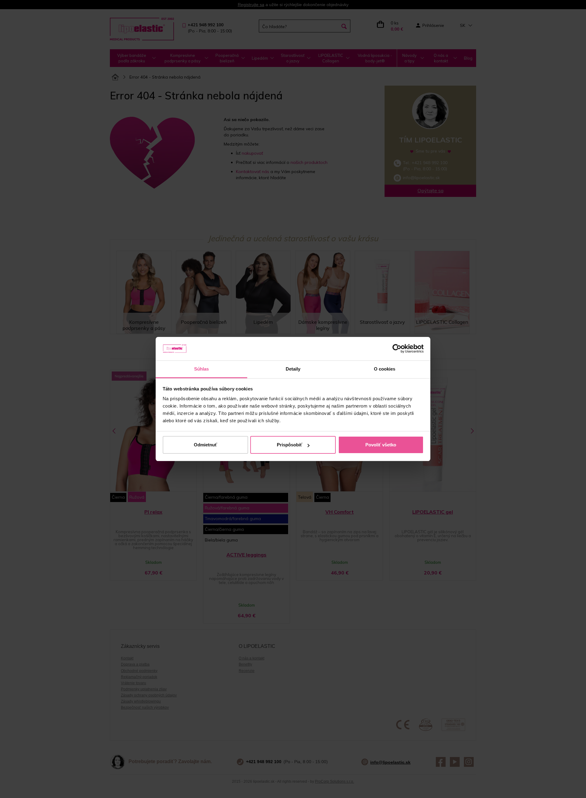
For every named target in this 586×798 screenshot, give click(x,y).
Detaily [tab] (293, 368)
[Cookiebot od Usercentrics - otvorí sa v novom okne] (397, 348)
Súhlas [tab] (201, 368)
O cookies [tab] (385, 368)
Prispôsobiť (289, 444)
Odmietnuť (205, 444)
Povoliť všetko (380, 444)
